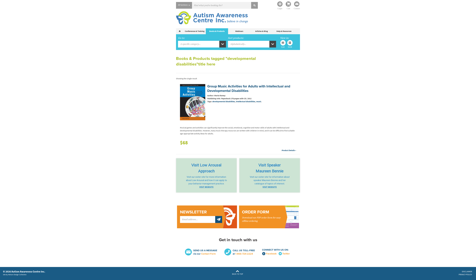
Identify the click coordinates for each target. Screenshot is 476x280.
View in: (284, 38)
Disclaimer (467, 271)
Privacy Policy (465, 274)
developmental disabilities (223, 101)
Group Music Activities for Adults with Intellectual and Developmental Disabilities (248, 88)
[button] (206, 175)
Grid (290, 47)
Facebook (271, 253)
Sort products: (236, 38)
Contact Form (208, 253)
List (283, 47)
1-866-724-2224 (244, 253)
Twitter (286, 253)
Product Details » (289, 150)
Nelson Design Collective (17, 274)
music (258, 101)
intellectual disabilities (245, 101)
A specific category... (190, 44)
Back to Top (237, 274)
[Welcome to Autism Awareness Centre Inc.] (179, 31)
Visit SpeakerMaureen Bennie (269, 168)
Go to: (181, 38)
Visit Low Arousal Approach (206, 168)
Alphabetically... (238, 44)
